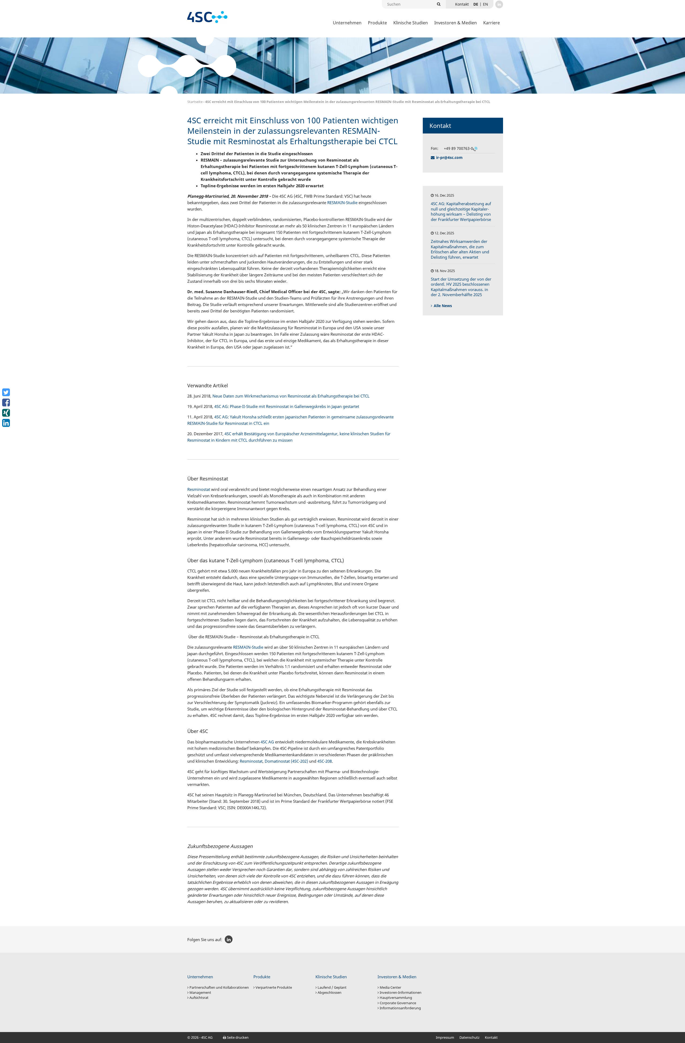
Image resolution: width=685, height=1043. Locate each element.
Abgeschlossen (329, 992)
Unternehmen (347, 23)
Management (200, 992)
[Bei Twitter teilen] (6, 392)
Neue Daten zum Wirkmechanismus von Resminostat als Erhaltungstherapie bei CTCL (291, 396)
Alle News (443, 305)
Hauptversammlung (396, 997)
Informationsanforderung (400, 1008)
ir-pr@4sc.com (449, 157)
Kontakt (491, 1037)
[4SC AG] (207, 17)
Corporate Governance (398, 1002)
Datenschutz (469, 1037)
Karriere (491, 23)
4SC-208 (324, 761)
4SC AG (267, 741)
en (485, 4)
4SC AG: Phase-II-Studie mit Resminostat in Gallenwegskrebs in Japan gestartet (286, 406)
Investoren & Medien (455, 23)
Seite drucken (237, 1037)
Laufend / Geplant (332, 987)
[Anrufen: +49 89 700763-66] (475, 148)
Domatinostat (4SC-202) (286, 761)
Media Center (390, 987)
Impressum (445, 1037)
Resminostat (198, 489)
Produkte (377, 23)
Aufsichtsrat (198, 997)
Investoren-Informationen (400, 992)
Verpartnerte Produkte (274, 987)
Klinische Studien (410, 23)
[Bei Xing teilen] (6, 413)
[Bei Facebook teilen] (6, 402)
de (475, 4)
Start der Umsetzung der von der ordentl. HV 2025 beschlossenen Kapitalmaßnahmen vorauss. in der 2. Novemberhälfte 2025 (461, 286)
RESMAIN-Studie (342, 202)
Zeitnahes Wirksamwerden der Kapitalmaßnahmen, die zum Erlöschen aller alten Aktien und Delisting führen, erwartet (460, 249)
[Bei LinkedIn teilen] (6, 423)
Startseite (195, 101)
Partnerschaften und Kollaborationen (219, 987)
